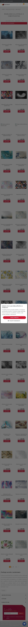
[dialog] (14, 313)
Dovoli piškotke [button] (14, 317)
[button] (14, 321)
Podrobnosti (13, 314)
